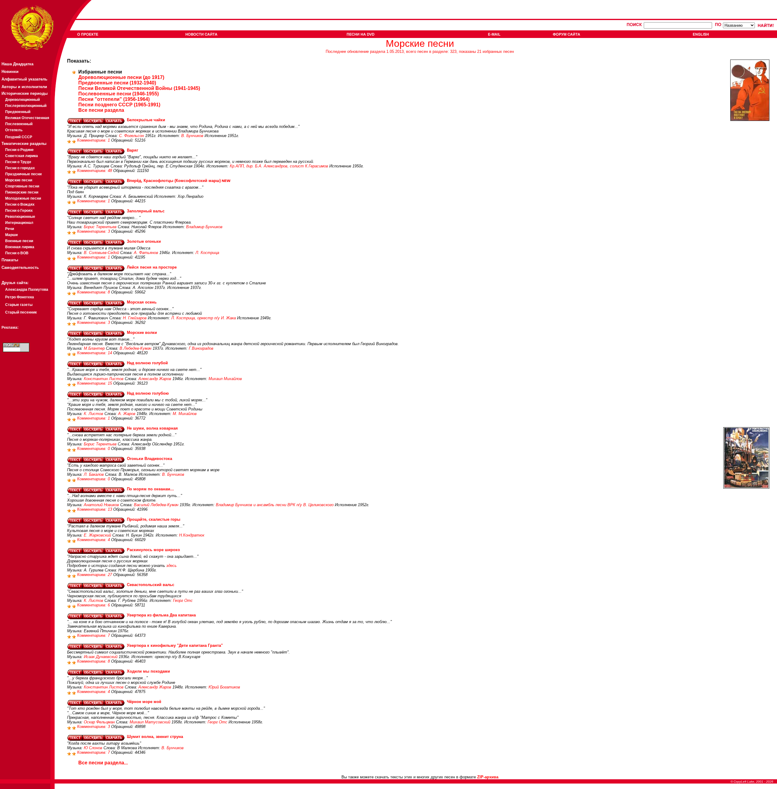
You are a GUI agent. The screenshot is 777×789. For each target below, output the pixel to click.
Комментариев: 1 (94, 140)
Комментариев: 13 (95, 509)
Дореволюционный (22, 100)
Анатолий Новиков (101, 505)
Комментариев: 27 (95, 574)
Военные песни (19, 241)
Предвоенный (17, 112)
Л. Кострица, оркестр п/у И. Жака (203, 318)
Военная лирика (19, 247)
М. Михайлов (185, 413)
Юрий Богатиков (224, 687)
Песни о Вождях (20, 204)
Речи (9, 229)
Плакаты (10, 260)
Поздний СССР (18, 137)
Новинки (10, 71)
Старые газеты (18, 305)
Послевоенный (18, 124)
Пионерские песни (21, 192)
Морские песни (18, 180)
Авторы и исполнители (24, 86)
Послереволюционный (25, 106)
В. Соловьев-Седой (101, 252)
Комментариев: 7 (94, 635)
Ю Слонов (93, 748)
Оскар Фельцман (99, 722)
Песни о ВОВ (17, 253)
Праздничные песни (23, 174)
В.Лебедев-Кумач (135, 348)
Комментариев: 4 (94, 539)
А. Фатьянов (146, 252)
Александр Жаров (154, 378)
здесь (171, 565)
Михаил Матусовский (150, 722)
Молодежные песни (23, 198)
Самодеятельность (20, 267)
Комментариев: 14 (95, 353)
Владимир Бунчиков (204, 227)
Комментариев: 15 (95, 383)
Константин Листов (104, 378)
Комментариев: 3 (94, 231)
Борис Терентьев (100, 227)
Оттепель (13, 130)
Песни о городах (20, 168)
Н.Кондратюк (191, 535)
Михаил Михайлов (225, 378)
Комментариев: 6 (94, 605)
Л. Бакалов (94, 474)
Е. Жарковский (97, 535)
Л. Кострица (207, 252)
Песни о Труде (18, 162)
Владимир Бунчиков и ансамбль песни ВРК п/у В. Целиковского (275, 505)
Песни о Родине (19, 150)
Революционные (20, 216)
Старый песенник (21, 312)
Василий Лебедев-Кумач (156, 505)
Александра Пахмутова (26, 289)
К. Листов (93, 413)
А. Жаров (126, 413)
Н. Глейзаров (135, 318)
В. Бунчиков (192, 135)
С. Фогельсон (131, 135)
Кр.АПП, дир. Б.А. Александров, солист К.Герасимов (279, 166)
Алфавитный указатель (24, 79)
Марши (11, 235)
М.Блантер (94, 348)
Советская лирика (21, 156)
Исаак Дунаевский (100, 656)
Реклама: (10, 327)
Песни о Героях (19, 210)
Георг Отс (183, 600)
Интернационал (19, 223)
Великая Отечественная (27, 118)
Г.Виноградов (201, 348)
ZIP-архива (487, 777)
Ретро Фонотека (19, 297)
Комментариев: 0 (94, 448)
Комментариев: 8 (94, 292)
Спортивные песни (22, 186)
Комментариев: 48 (95, 170)
